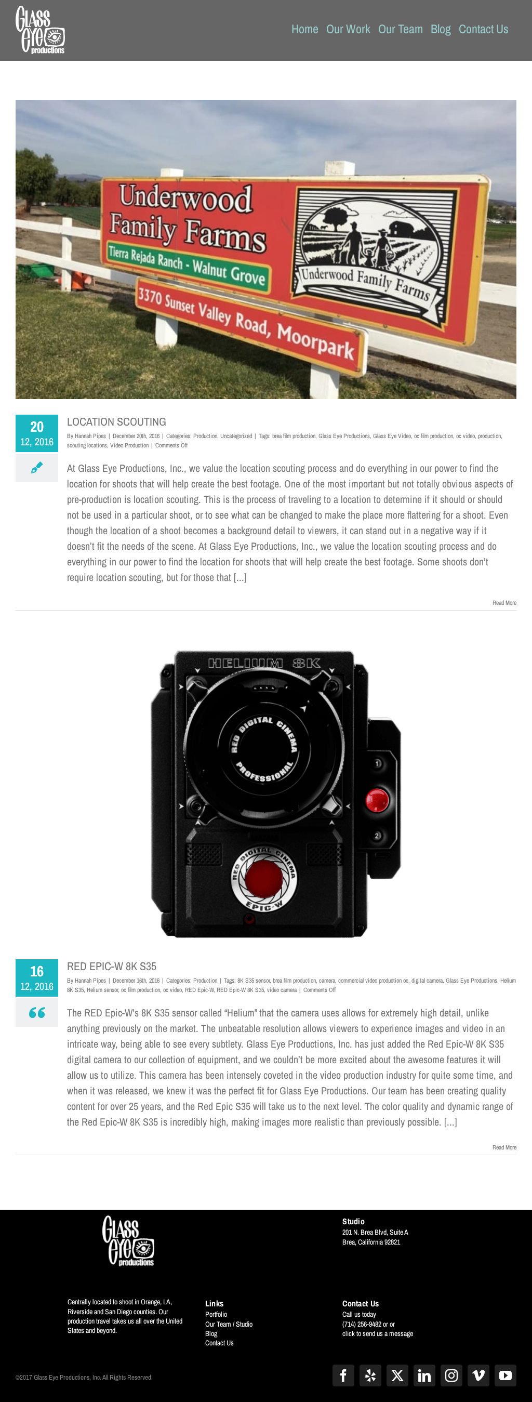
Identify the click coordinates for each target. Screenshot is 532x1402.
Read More (504, 603)
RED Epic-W (199, 990)
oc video (465, 436)
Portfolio (216, 1314)
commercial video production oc (373, 980)
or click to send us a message (377, 1328)
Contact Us (219, 1342)
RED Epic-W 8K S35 (240, 990)
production (489, 436)
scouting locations (87, 445)
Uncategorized (236, 436)
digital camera (427, 980)
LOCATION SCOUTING (116, 421)
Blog (211, 1333)
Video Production (129, 445)
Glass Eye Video (392, 436)
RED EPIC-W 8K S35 (111, 966)
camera (327, 980)
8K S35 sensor (253, 980)
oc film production (433, 436)
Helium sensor (102, 990)
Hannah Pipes (90, 436)
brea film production (293, 436)
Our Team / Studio (228, 1324)
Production (205, 436)
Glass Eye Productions (344, 436)
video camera (282, 990)
